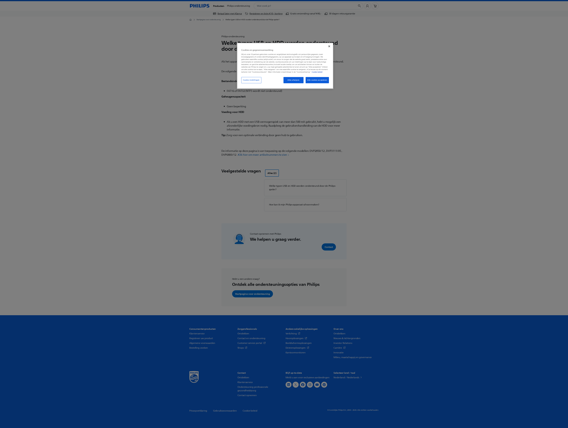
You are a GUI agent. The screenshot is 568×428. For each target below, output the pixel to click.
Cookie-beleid (317, 71)
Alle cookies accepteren (317, 80)
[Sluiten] (329, 46)
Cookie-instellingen (251, 80)
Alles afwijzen (293, 80)
